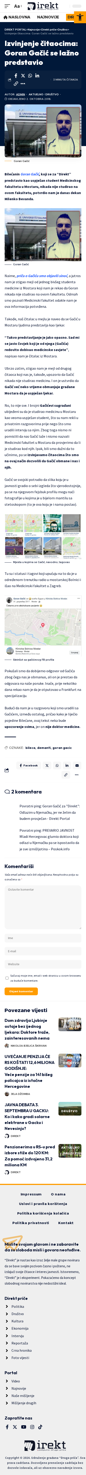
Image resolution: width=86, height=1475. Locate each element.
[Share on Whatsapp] (30, 75)
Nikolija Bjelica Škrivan (29, 1045)
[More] (23, 83)
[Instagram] (32, 1427)
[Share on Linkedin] (37, 75)
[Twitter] (14, 1427)
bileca (30, 748)
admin (20, 94)
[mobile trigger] (8, 6)
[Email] (77, 765)
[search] (65, 6)
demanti (44, 748)
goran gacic (62, 748)
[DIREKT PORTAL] (43, 6)
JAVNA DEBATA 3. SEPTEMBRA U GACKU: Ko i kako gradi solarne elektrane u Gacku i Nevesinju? (27, 1116)
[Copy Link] (16, 83)
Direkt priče (72, 1021)
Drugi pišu (73, 1153)
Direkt (16, 1136)
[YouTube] (24, 1427)
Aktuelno (36, 94)
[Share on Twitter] (23, 75)
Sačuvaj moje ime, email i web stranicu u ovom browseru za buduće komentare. (45, 978)
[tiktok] (40, 1427)
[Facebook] (7, 1427)
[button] (80, 17)
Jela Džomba (20, 1094)
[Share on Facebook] (16, 75)
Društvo (52, 94)
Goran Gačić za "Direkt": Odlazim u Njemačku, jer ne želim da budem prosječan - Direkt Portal (49, 812)
